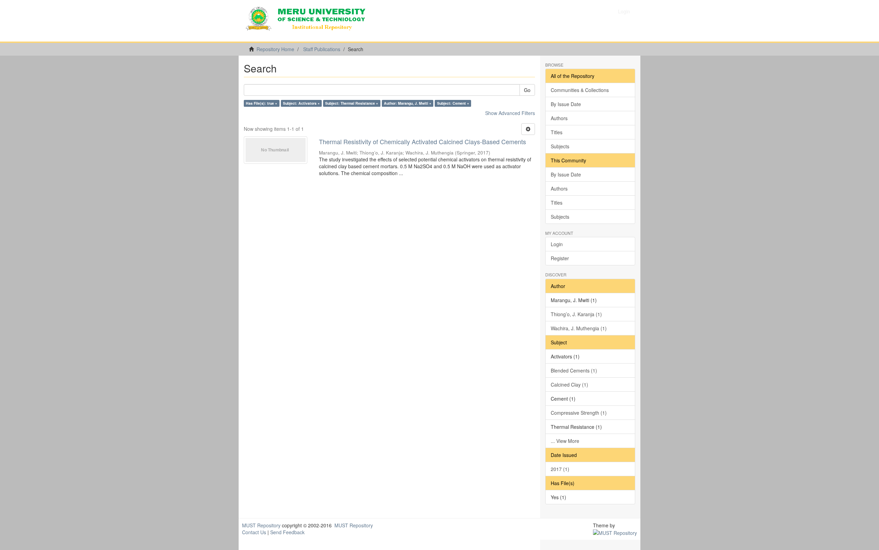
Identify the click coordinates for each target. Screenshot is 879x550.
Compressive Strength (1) (579, 412)
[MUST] (615, 532)
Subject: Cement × (453, 103)
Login (557, 244)
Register (560, 258)
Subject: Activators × (301, 103)
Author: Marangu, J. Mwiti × (407, 103)
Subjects (560, 146)
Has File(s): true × (261, 103)
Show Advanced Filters (510, 113)
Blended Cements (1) (574, 370)
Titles (556, 132)
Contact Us (254, 532)
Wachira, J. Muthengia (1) (579, 328)
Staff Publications (321, 49)
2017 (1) (560, 469)
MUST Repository (261, 525)
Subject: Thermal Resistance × (351, 103)
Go (527, 90)
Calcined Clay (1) (569, 384)
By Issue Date (566, 104)
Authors (559, 118)
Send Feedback (287, 532)
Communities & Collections (580, 90)
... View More (565, 440)
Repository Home (275, 49)
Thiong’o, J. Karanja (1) (576, 314)
